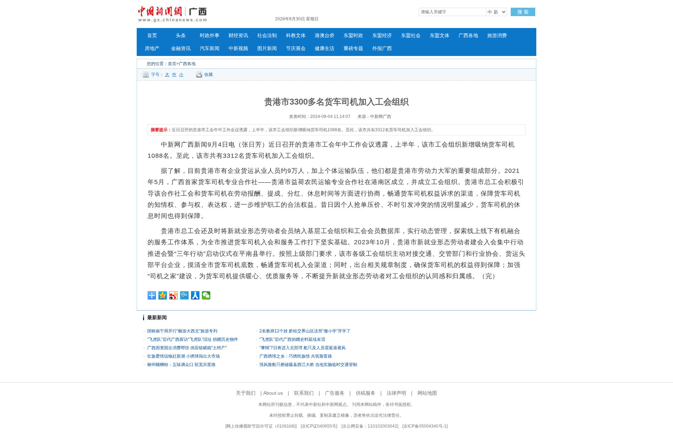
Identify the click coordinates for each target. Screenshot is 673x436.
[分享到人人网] (195, 295)
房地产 (152, 48)
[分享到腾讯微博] (184, 295)
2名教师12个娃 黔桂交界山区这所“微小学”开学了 (305, 331)
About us (273, 393)
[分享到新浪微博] (173, 295)
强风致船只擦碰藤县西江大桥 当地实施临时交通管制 (308, 364)
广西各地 (468, 35)
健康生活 (324, 48)
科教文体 (296, 35)
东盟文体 (439, 35)
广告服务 (335, 393)
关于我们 (246, 393)
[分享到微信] (206, 295)
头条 (181, 35)
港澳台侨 (324, 35)
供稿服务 (365, 393)
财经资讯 (238, 35)
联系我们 (304, 393)
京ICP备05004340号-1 (425, 426)
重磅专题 (353, 48)
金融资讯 (181, 48)
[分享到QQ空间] (162, 295)
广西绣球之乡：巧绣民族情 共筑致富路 (295, 356)
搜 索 (523, 12)
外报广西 (382, 48)
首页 (152, 35)
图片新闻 (267, 48)
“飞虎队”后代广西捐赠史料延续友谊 (292, 339)
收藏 (208, 74)
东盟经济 (382, 35)
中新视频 (238, 48)
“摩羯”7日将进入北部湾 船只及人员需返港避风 (302, 347)
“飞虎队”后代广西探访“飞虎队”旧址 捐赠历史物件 (192, 339)
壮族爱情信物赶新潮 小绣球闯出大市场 (183, 356)
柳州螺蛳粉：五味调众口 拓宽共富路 (181, 364)
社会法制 (267, 35)
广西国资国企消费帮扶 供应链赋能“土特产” (187, 347)
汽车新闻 (209, 48)
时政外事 (209, 35)
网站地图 (427, 393)
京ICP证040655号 (319, 426)
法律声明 (396, 393)
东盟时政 (353, 35)
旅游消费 (497, 35)
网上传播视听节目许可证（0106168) (260, 426)
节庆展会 (296, 48)
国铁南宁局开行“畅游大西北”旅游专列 (182, 331)
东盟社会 (411, 35)
